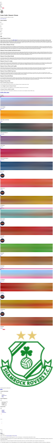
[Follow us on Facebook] (1, 389)
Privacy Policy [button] (4, 402)
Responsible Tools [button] (4, 403)
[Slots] (26, 5)
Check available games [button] (3, 18)
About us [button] (3, 394)
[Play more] (1, 4)
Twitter (3, 410)
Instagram (3, 411)
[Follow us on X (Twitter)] (2, 389)
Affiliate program (4, 395)
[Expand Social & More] (1, 408)
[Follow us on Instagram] (0, 389)
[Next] (2, 95)
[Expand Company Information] (1, 393)
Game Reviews (4, 412)
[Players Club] (26, 3)
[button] (0, 122)
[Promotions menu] (0, 2)
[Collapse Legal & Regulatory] (1, 400)
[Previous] (1, 95)
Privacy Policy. (15, 435)
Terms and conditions (9, 435)
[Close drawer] (1, 7)
